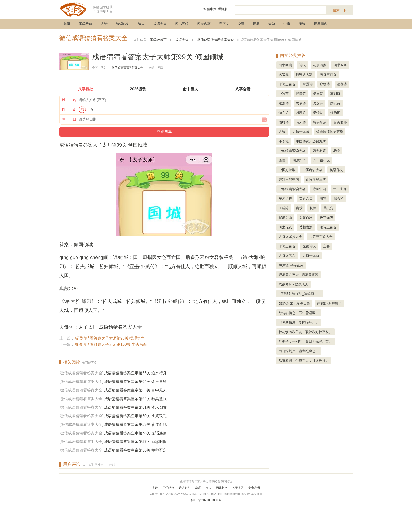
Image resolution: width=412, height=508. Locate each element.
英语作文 (336, 170)
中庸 (286, 24)
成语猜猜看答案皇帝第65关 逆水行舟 (135, 373)
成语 (198, 487)
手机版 (223, 9)
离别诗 (335, 94)
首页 (67, 24)
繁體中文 (210, 9)
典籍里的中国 (289, 179)
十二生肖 (339, 189)
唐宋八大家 (304, 74)
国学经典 (85, 24)
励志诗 (335, 103)
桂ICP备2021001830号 (206, 500)
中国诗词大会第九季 (311, 141)
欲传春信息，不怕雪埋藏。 (299, 313)
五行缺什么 (321, 160)
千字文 (224, 24)
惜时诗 (284, 122)
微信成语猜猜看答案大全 (93, 37)
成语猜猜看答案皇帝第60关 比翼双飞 (135, 416)
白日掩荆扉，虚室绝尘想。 (299, 351)
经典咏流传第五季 (329, 132)
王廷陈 (284, 208)
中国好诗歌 (287, 170)
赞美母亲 (319, 122)
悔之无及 (285, 227)
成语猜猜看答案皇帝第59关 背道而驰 (135, 424)
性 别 (69, 109)
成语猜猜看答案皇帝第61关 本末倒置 (135, 407)
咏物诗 (325, 84)
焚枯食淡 (306, 227)
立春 (326, 246)
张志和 (339, 198)
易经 (336, 151)
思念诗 (318, 103)
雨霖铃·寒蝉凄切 (329, 303)
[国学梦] (73, 9)
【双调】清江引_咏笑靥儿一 (300, 294)
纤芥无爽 (326, 217)
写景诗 (308, 84)
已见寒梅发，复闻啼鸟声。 (299, 322)
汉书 (134, 266)
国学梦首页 (158, 40)
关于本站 (238, 487)
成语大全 (160, 24)
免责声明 (254, 487)
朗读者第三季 (316, 179)
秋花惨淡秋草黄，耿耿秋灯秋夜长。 (305, 332)
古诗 (104, 24)
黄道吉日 (306, 198)
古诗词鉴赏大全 (290, 237)
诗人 (141, 24)
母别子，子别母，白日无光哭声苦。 (305, 341)
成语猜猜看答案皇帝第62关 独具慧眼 (135, 399)
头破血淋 (306, 217)
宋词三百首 (287, 84)
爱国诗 (318, 94)
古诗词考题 (287, 256)
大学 (271, 24)
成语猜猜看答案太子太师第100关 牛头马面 (111, 344)
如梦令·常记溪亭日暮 (294, 303)
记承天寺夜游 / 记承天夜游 (298, 275)
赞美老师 (340, 122)
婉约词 (335, 113)
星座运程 (285, 198)
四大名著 (204, 24)
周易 (256, 24)
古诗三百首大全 (321, 237)
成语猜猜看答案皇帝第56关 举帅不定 (135, 450)
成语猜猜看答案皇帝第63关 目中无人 (135, 390)
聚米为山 (285, 217)
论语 (241, 24)
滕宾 (323, 198)
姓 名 (69, 100)
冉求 (299, 208)
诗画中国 (319, 189)
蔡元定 (329, 208)
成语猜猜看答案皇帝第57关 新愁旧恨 (135, 442)
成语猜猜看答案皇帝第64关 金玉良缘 (135, 382)
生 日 (69, 119)
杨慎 (313, 208)
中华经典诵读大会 (292, 151)
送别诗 (284, 103)
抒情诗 (301, 94)
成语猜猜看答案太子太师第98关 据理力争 (110, 338)
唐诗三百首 (328, 74)
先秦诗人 (309, 246)
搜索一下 (339, 10)
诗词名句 (122, 24)
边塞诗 (342, 84)
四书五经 (182, 24)
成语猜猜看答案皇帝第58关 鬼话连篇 (135, 433)
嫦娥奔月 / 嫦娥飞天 (293, 284)
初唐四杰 (319, 65)
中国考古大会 (313, 170)
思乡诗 (301, 103)
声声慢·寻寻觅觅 (291, 265)
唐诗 (302, 24)
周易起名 (320, 24)
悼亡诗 (284, 113)
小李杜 (284, 141)
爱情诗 (318, 113)
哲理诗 (301, 113)
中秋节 (284, 94)
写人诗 (301, 122)
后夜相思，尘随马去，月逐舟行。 (304, 360)
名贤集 (284, 74)
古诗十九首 (301, 132)
